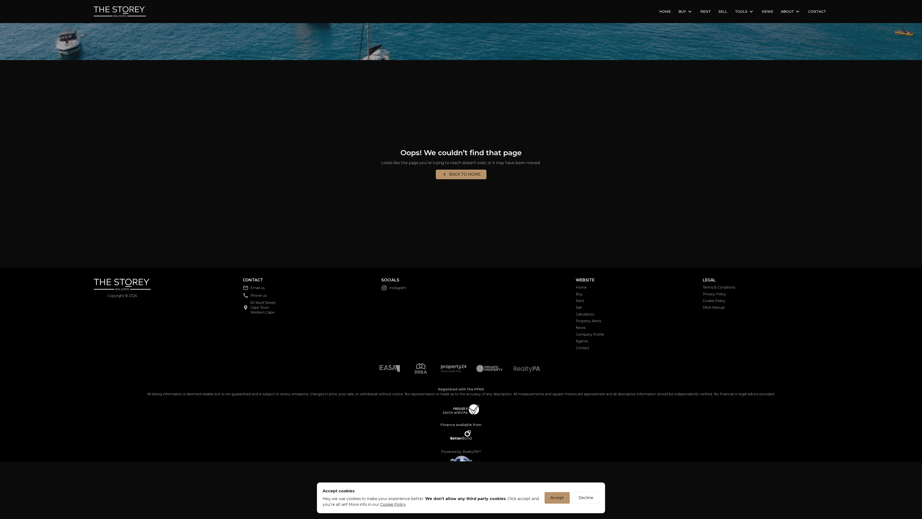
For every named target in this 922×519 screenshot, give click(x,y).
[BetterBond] (460, 435)
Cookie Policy (393, 504)
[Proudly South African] (461, 409)
